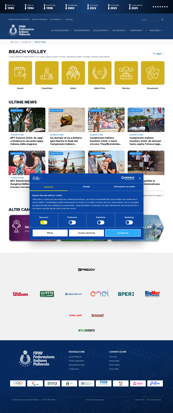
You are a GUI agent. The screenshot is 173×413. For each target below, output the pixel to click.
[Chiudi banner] (140, 178)
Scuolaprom (100, 30)
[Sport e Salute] (52, 383)
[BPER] (126, 294)
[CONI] (69, 383)
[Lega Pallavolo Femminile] (138, 383)
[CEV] (121, 383)
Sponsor (69, 20)
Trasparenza (74, 369)
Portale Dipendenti (76, 361)
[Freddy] (86, 270)
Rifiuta (50, 233)
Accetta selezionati (86, 233)
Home (15, 42)
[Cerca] (162, 20)
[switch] (72, 222)
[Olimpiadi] (18, 383)
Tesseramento (82, 30)
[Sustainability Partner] (86, 330)
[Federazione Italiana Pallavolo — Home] (21, 30)
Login (158, 53)
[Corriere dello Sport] (75, 315)
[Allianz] (73, 294)
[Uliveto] (47, 294)
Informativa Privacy (76, 365)
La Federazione (60, 30)
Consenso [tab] (48, 187)
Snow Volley (114, 369)
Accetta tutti (122, 233)
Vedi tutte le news (152, 195)
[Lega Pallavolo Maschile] (155, 383)
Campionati (136, 30)
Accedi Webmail (75, 356)
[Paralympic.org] (35, 383)
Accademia (118, 30)
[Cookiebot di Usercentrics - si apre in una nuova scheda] (123, 178)
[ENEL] (100, 294)
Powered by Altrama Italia (95, 400)
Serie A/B (113, 356)
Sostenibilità (55, 20)
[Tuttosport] (98, 315)
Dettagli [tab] (86, 186)
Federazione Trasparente (19, 20)
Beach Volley (114, 365)
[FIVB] (103, 383)
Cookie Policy (140, 400)
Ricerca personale (39, 20)
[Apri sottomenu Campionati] (146, 30)
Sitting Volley (114, 361)
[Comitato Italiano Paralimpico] (86, 383)
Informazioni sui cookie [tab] (124, 186)
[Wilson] (21, 294)
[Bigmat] (152, 294)
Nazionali (155, 30)
